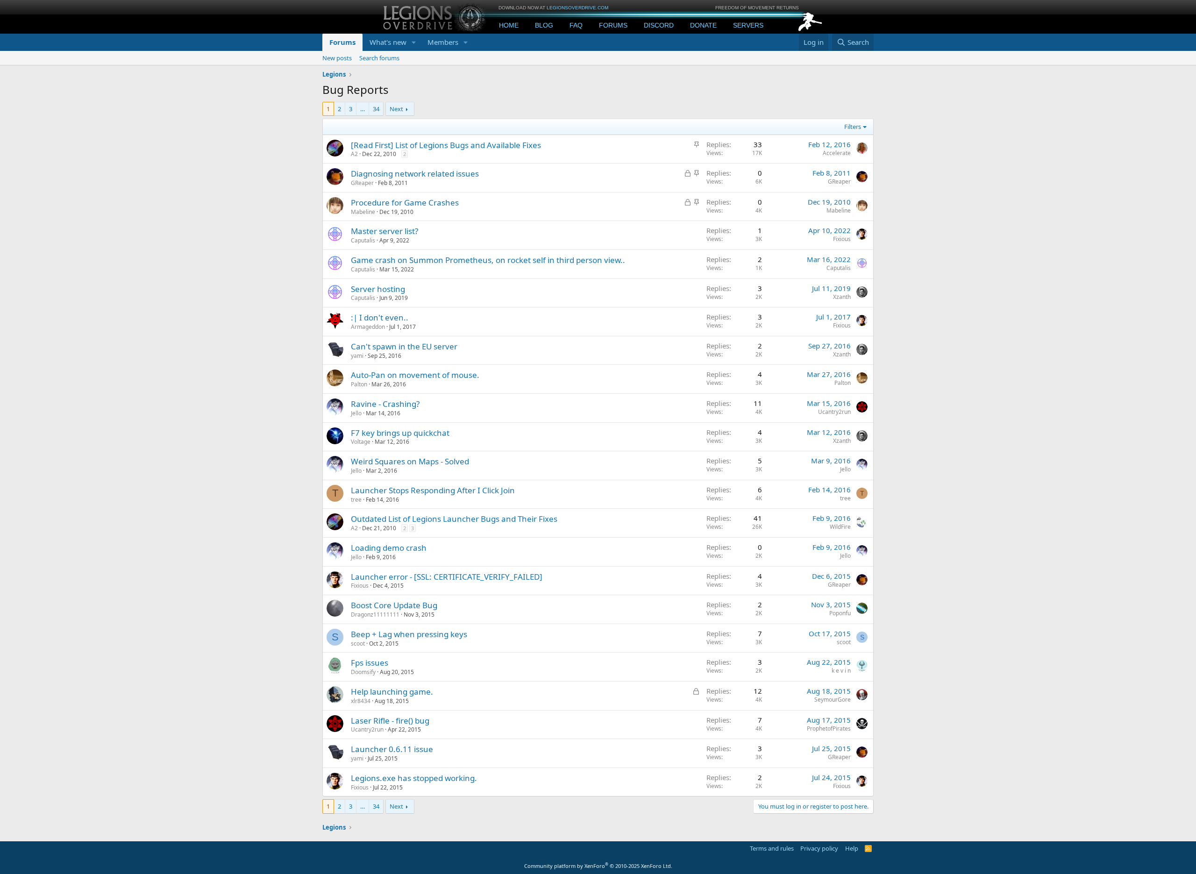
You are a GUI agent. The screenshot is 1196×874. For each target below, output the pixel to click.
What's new (388, 42)
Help (851, 848)
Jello (356, 413)
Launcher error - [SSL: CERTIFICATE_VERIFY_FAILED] (446, 576)
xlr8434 (360, 701)
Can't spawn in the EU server (404, 346)
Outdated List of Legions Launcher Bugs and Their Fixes (454, 518)
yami (357, 356)
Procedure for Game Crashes (405, 202)
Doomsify (363, 672)
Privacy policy (819, 848)
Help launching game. (392, 691)
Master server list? (384, 231)
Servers (748, 25)
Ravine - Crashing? (385, 403)
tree (356, 500)
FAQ (576, 25)
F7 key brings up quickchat (400, 432)
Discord (659, 25)
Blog (544, 25)
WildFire (840, 527)
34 (376, 109)
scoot (358, 643)
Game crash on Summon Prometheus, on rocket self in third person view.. (488, 260)
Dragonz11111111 (375, 614)
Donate (703, 25)
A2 (354, 154)
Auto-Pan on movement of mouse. (415, 374)
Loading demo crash (389, 547)
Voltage (360, 442)
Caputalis (363, 240)
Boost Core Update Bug (394, 605)
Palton (359, 384)
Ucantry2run (834, 412)
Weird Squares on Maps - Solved (410, 461)
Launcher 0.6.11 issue (392, 749)
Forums (613, 25)
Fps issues (369, 662)
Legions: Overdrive (435, 16)
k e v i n (841, 671)
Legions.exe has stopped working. (414, 778)
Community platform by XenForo (598, 865)
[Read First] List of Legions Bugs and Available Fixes (446, 145)
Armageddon (368, 327)
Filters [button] (852, 126)
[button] (413, 42)
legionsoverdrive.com (577, 7)
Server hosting (378, 289)
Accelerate (837, 153)
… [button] (362, 109)
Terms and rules (772, 848)
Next (396, 109)
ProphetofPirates (829, 728)
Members (442, 42)
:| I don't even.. (379, 317)
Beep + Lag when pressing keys (409, 634)
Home (509, 25)
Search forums (379, 58)
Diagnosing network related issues (415, 173)
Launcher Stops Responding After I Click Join (433, 490)
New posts (337, 58)
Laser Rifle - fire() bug (390, 720)
